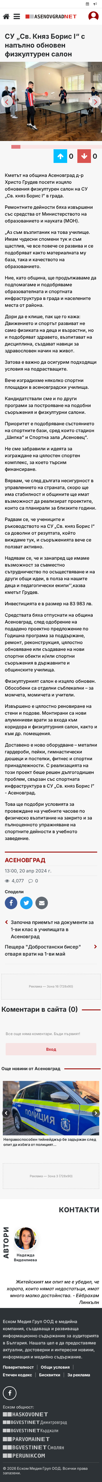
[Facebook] (9, 1393)
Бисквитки (49, 1374)
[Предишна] (7, 101)
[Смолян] (33, 1447)
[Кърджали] (30, 1431)
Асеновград (25, 860)
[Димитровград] (35, 1422)
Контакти (79, 1210)
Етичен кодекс (17, 1374)
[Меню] (17, 16)
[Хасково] (25, 1414)
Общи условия (55, 1367)
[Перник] (24, 1456)
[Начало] (6, 16)
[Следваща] (95, 101)
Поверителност (18, 1367)
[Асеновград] (51, 17)
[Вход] (93, 16)
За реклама (78, 1374)
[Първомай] (26, 1439)
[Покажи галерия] (96, 78)
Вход (51, 1049)
